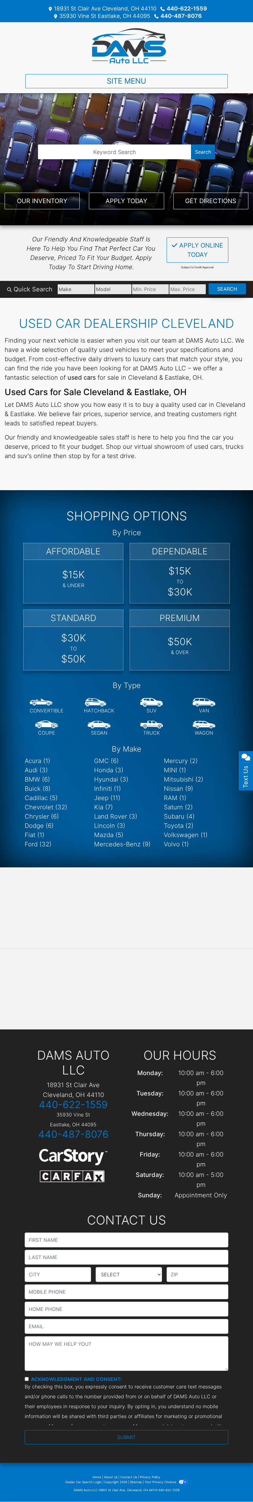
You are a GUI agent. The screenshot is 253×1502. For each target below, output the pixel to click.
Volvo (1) (176, 844)
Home (97, 1477)
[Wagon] (204, 728)
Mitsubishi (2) (183, 779)
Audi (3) (36, 770)
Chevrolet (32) (46, 807)
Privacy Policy (150, 1477)
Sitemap (136, 1482)
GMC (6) (106, 761)
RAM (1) (175, 798)
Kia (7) (103, 807)
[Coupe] (46, 728)
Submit (126, 1437)
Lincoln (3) (109, 825)
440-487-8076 (181, 16)
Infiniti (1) (107, 788)
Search (203, 152)
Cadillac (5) (41, 798)
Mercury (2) (181, 761)
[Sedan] (99, 728)
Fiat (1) (34, 835)
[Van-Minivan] (204, 706)
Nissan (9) (178, 788)
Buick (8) (38, 788)
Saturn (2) (178, 807)
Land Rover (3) (115, 816)
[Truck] (151, 728)
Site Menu (126, 81)
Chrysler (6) (42, 816)
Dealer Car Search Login (83, 1482)
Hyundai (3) (111, 779)
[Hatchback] (99, 706)
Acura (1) (37, 761)
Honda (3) (108, 770)
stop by (79, 456)
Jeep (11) (107, 798)
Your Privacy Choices (161, 1482)
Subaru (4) (179, 816)
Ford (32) (38, 844)
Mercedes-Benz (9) (122, 844)
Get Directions (210, 201)
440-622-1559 (187, 8)
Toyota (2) (178, 825)
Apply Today (126, 201)
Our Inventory (42, 201)
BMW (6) (37, 779)
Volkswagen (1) (186, 835)
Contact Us (128, 1477)
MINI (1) (175, 770)
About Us (111, 1477)
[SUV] (151, 706)
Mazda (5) (108, 835)
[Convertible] (47, 706)
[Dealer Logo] (126, 45)
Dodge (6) (39, 825)
